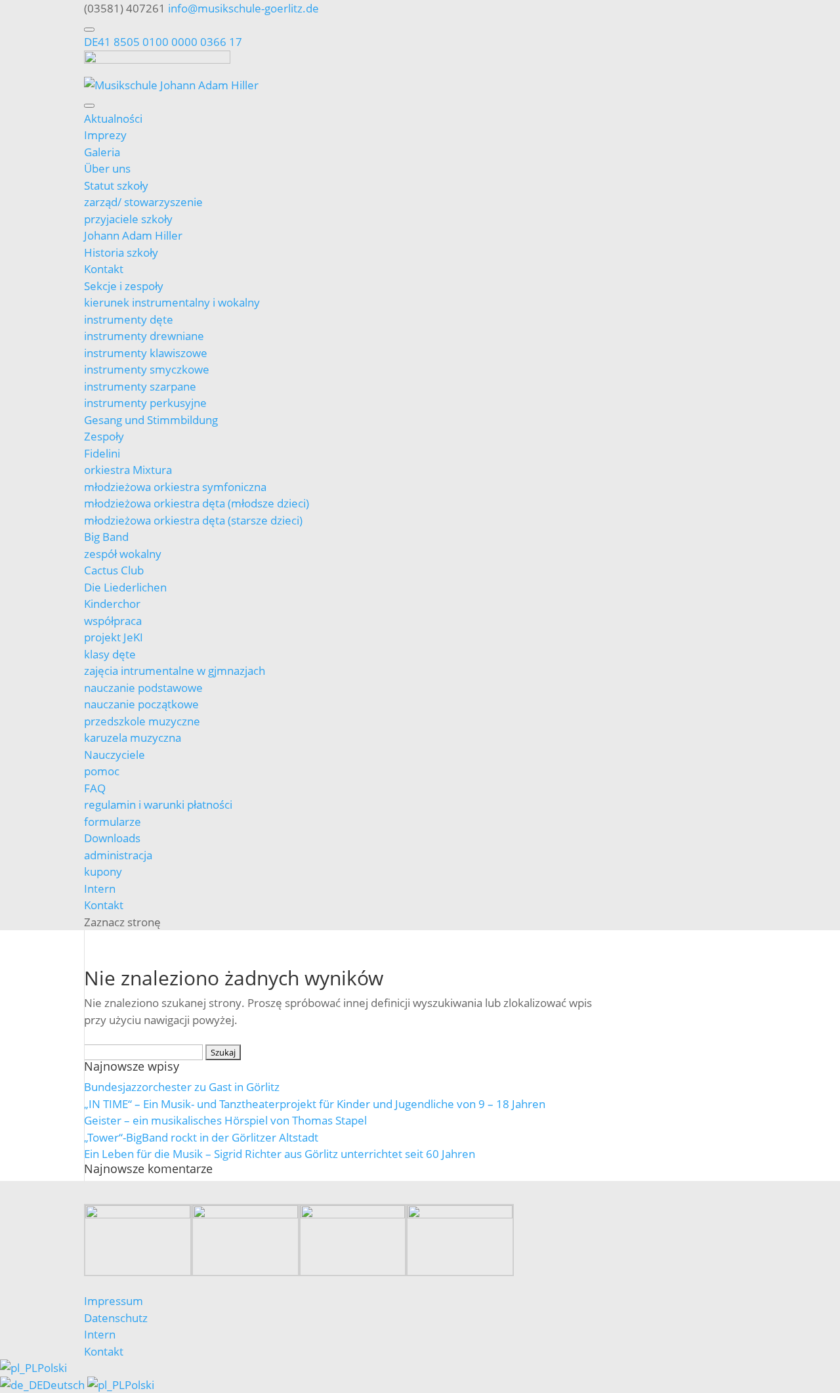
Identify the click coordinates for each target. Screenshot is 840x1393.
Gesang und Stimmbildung (151, 419)
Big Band (106, 536)
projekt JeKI (113, 637)
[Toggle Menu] (89, 30)
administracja (118, 855)
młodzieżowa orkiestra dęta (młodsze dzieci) (196, 503)
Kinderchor (112, 603)
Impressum (113, 1300)
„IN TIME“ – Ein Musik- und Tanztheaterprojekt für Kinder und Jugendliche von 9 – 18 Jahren (314, 1103)
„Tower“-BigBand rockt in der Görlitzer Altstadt (201, 1137)
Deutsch (65, 1384)
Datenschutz (116, 1317)
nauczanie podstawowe (143, 687)
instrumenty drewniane (144, 335)
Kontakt (103, 268)
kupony (103, 871)
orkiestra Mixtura (128, 469)
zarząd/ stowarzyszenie (143, 201)
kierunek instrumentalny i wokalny (172, 302)
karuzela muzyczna (132, 737)
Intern (100, 888)
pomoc (101, 771)
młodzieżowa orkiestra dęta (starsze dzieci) (193, 520)
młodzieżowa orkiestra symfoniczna (175, 486)
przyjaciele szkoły (128, 218)
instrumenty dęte (128, 319)
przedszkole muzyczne (142, 721)
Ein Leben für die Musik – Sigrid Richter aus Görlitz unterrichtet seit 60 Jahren (279, 1153)
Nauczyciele (114, 754)
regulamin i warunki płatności (158, 804)
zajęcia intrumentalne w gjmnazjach (174, 670)
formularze (112, 821)
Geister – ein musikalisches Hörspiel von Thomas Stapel (225, 1120)
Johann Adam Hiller (133, 235)
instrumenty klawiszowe (145, 352)
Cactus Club (114, 570)
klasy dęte (110, 654)
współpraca (113, 620)
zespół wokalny (122, 553)
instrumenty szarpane (140, 386)
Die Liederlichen (125, 587)
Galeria (102, 152)
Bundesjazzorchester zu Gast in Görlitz (182, 1086)
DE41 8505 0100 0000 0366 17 (163, 41)
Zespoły (104, 436)
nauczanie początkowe (141, 704)
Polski (52, 1367)
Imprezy (105, 134)
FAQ (95, 788)
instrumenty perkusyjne (145, 402)
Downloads (112, 838)
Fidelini (102, 453)
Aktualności (113, 118)
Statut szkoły (116, 185)
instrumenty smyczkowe (146, 369)
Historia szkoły (121, 252)
